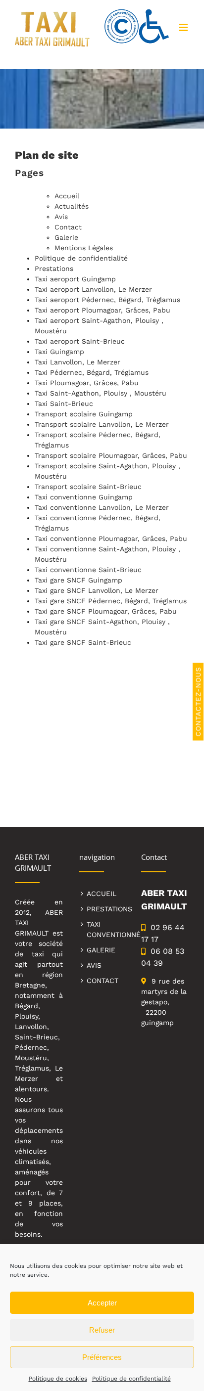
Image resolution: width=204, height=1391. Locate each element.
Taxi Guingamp (59, 352)
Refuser (102, 1330)
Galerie (66, 237)
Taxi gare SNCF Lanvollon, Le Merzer (96, 590)
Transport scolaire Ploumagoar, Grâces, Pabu (111, 455)
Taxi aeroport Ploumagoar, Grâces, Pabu (102, 310)
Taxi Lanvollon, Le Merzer (77, 362)
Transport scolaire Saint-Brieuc (88, 487)
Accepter (102, 1303)
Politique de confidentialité (131, 1378)
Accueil (66, 196)
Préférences (102, 1357)
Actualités (71, 206)
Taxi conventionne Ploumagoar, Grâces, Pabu (111, 538)
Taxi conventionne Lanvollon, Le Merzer (102, 507)
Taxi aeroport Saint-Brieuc (80, 341)
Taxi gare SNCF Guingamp (78, 580)
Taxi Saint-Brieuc (64, 403)
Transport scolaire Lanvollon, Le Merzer (102, 424)
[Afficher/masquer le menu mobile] (184, 27)
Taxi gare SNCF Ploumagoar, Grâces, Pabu (106, 611)
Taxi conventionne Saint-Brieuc (88, 570)
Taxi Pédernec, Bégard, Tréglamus (92, 372)
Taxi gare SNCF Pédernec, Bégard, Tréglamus (111, 601)
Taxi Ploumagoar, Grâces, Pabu (87, 383)
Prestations (54, 268)
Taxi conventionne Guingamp (84, 497)
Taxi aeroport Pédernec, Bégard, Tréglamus (107, 300)
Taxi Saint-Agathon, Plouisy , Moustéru (100, 393)
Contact (68, 227)
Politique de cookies (58, 1378)
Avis (61, 217)
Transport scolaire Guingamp (84, 414)
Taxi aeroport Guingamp (75, 279)
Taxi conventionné (106, 929)
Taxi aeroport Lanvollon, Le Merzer (93, 289)
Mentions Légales (83, 248)
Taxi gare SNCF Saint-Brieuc (83, 642)
